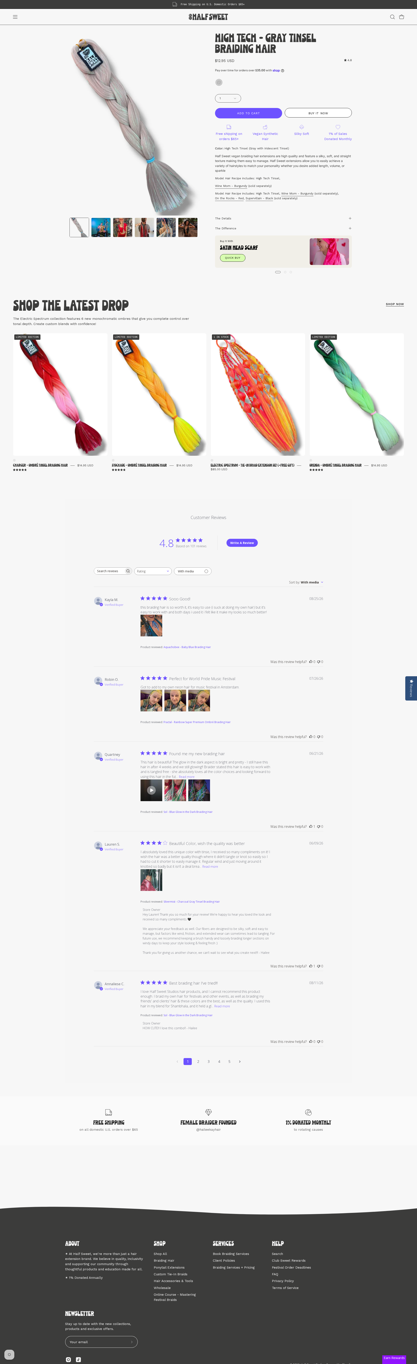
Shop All (160, 1254)
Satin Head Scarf (239, 248)
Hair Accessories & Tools (173, 1281)
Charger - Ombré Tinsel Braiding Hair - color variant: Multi (14, 460)
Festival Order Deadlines (291, 1267)
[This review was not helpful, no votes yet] (318, 661)
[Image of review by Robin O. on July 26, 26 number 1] (151, 700)
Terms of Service (285, 1288)
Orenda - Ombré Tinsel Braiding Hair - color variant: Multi (310, 460)
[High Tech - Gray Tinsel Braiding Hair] (79, 227)
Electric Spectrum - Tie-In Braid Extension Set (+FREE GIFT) (252, 465)
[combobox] (153, 571)
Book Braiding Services (231, 1254)
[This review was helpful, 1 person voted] (310, 826)
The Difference (225, 228)
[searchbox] (109, 571)
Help (278, 1244)
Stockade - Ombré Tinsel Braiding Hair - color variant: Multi (113, 460)
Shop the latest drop (71, 306)
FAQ (275, 1274)
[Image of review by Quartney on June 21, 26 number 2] (175, 790)
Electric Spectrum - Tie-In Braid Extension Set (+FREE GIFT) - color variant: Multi (212, 460)
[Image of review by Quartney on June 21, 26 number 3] (199, 790)
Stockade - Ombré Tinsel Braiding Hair (139, 465)
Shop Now (395, 304)
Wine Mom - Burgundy (231, 186)
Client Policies (224, 1261)
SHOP (159, 1244)
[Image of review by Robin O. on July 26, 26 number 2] (175, 700)
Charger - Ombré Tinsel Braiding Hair (40, 465)
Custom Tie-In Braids (170, 1274)
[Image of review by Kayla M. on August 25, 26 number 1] (151, 625)
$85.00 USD (219, 469)
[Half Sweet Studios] (208, 16)
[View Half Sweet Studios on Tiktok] (78, 1359)
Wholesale (162, 1288)
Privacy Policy (283, 1281)
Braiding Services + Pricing (234, 1267)
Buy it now (318, 113)
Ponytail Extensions (169, 1267)
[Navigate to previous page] (177, 1061)
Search (277, 1254)
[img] (348, 60)
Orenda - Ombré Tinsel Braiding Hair (335, 465)
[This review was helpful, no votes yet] (310, 661)
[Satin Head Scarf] (329, 251)
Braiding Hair (164, 1261)
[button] (392, 16)
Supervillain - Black (259, 198)
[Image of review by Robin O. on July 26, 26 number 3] (199, 700)
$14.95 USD (85, 465)
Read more (187, 777)
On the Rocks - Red (229, 198)
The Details (223, 218)
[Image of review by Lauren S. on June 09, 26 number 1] (151, 880)
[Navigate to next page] (240, 1061)
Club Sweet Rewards (289, 1261)
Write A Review (242, 543)
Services (223, 1244)
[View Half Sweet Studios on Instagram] (68, 1359)
